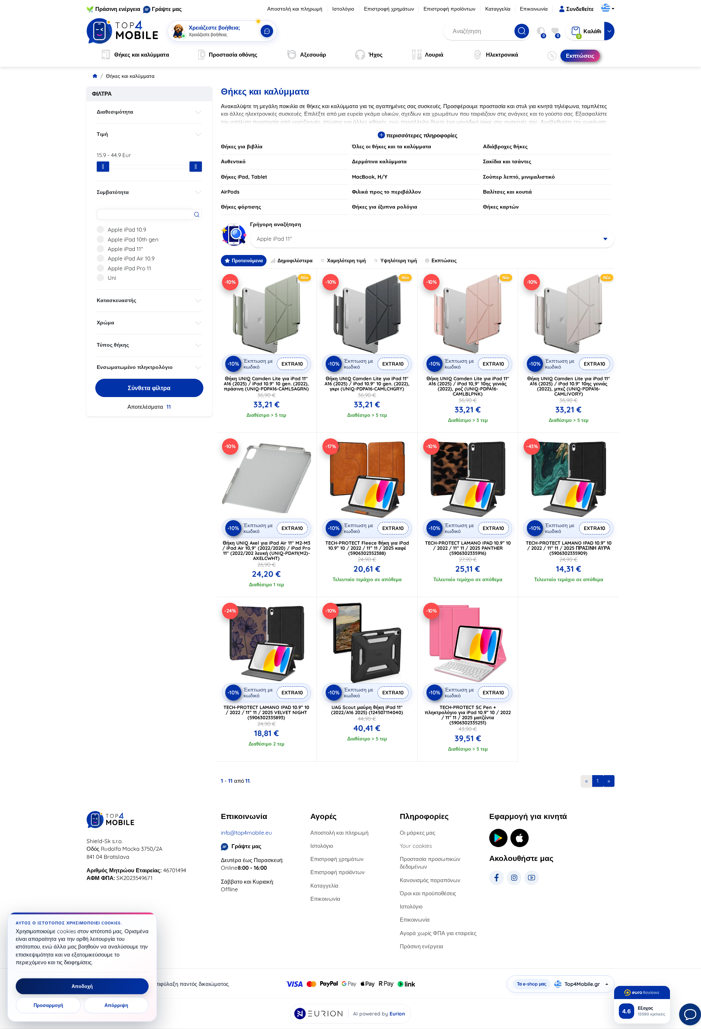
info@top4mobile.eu (246, 832)
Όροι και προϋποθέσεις (428, 893)
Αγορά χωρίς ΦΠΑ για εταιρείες (438, 933)
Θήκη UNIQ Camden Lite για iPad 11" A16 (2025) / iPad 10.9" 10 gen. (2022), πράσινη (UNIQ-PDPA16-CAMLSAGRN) (266, 384)
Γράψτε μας (167, 8)
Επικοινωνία (534, 8)
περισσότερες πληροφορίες (421, 135)
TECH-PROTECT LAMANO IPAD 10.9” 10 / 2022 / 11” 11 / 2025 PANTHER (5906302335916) (468, 548)
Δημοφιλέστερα (295, 260)
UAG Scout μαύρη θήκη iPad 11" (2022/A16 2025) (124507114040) (367, 709)
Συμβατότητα (113, 192)
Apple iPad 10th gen (133, 239)
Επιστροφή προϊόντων (449, 8)
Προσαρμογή (48, 1005)
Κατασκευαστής (116, 300)
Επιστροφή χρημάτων (389, 8)
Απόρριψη (116, 1005)
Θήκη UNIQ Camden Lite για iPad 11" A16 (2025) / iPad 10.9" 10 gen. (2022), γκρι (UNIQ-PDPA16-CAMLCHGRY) (367, 384)
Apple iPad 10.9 (127, 229)
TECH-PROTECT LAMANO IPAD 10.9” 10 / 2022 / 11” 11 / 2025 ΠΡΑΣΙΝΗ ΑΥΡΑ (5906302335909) (569, 548)
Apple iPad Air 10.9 (131, 258)
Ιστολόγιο (343, 8)
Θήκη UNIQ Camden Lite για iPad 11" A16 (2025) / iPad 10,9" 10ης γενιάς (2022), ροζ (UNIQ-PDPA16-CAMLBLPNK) (467, 386)
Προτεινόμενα (247, 260)
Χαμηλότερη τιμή (346, 260)
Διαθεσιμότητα (115, 111)
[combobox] (432, 239)
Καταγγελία (497, 8)
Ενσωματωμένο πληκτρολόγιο (135, 367)
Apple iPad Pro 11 (129, 268)
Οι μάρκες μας (417, 832)
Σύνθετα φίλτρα (149, 388)
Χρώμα (105, 322)
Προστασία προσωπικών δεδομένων (430, 862)
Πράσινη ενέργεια (117, 8)
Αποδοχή (82, 986)
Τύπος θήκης (113, 345)
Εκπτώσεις (444, 260)
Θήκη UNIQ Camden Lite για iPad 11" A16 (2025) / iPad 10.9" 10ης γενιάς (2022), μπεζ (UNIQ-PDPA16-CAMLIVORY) (568, 386)
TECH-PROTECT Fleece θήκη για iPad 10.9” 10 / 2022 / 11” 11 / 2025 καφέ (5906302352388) (367, 548)
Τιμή (102, 134)
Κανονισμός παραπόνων (430, 880)
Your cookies (416, 845)
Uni (112, 277)
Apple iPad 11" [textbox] (274, 238)
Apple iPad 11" (125, 248)
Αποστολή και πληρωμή (294, 8)
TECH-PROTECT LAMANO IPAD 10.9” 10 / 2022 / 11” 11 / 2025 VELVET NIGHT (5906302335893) (266, 712)
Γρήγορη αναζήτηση (275, 224)
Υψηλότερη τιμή (398, 260)
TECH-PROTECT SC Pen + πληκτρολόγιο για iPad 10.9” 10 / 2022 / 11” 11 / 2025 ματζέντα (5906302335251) (468, 714)
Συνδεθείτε (580, 8)
